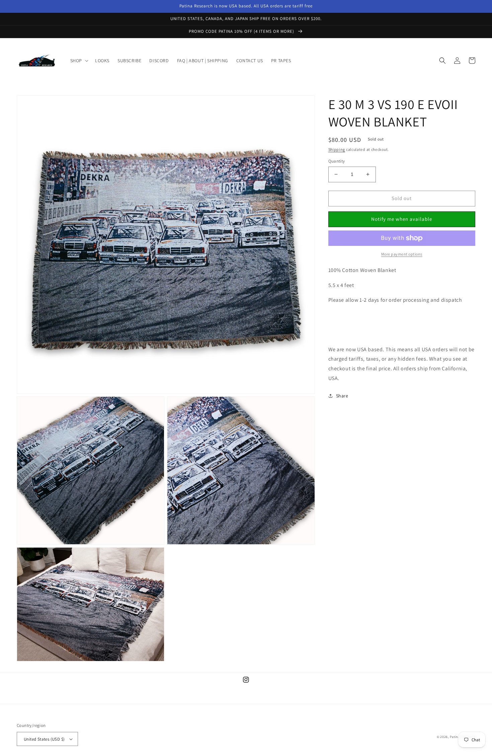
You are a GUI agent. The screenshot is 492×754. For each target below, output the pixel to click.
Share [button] (342, 396)
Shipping (336, 149)
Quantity (336, 161)
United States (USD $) (44, 739)
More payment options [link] (401, 254)
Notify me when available (401, 219)
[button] (78, 61)
